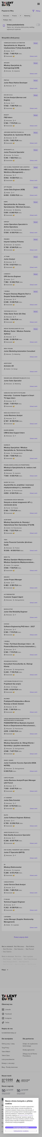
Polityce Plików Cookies (26, 1115)
